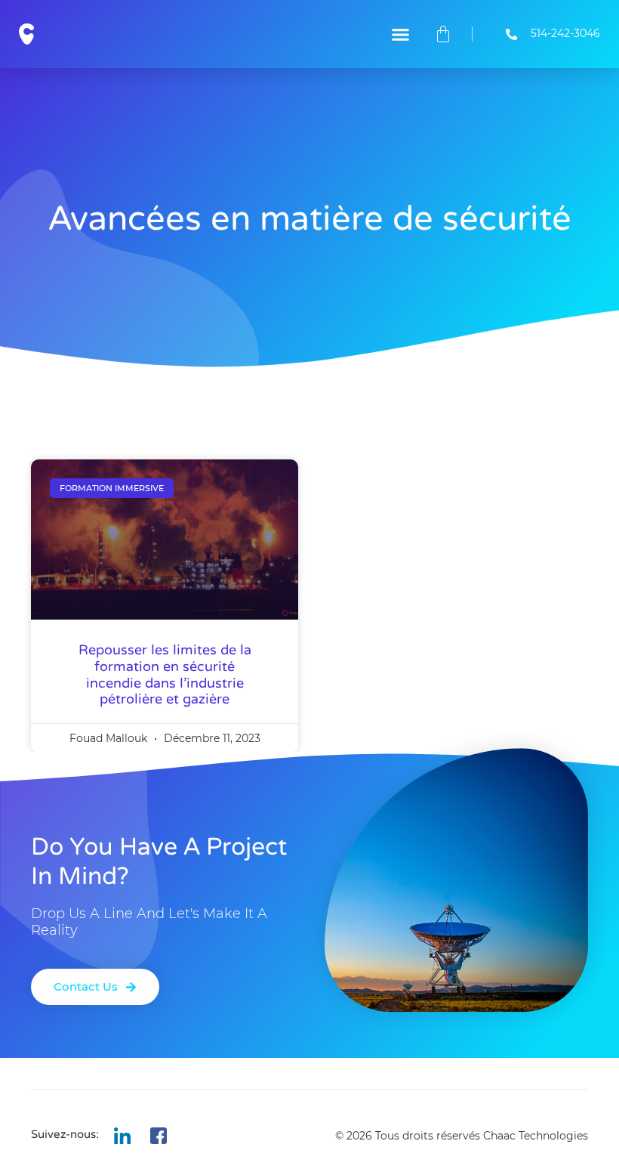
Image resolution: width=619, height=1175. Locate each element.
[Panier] (443, 34)
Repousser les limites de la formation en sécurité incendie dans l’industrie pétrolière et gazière (165, 674)
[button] (400, 34)
